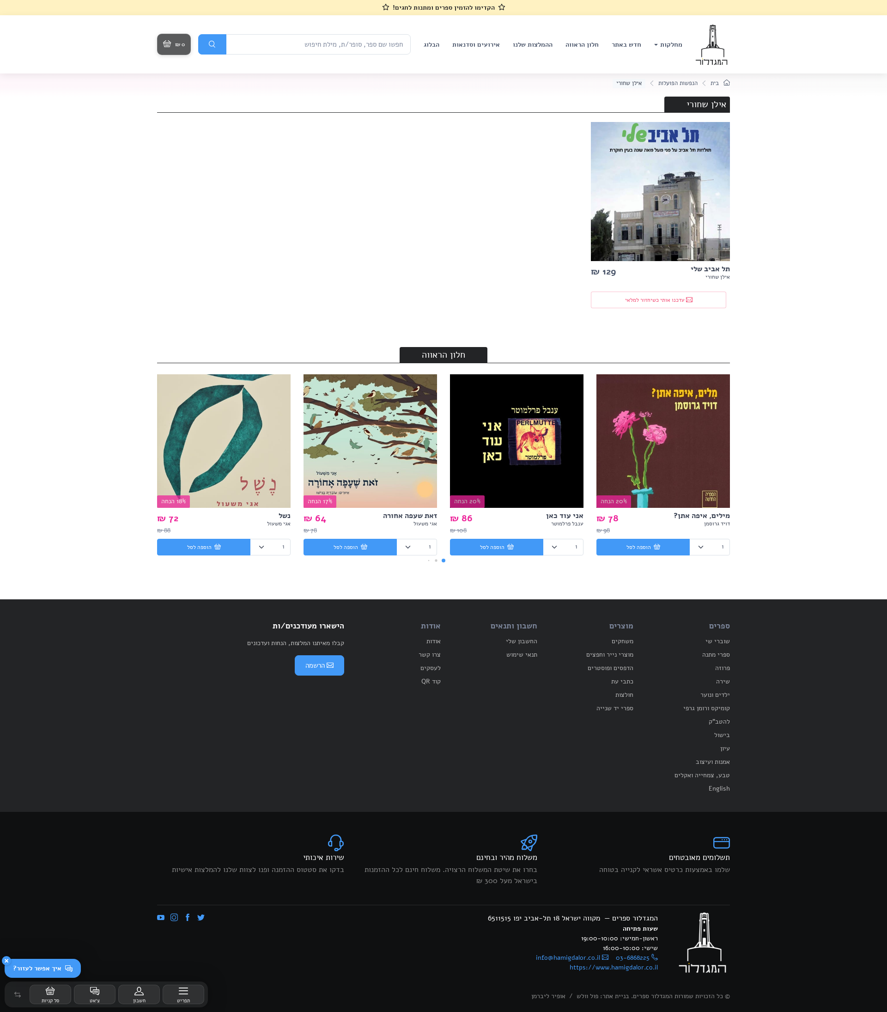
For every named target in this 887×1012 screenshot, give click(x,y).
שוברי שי (717, 641)
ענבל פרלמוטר (567, 523)
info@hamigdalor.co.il (568, 957)
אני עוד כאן (564, 516)
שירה (723, 681)
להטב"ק (719, 721)
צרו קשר (430, 654)
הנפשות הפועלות (678, 83)
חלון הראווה (582, 44)
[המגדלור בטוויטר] (201, 918)
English (719, 788)
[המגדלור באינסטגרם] (174, 918)
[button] (17, 994)
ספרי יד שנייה (614, 708)
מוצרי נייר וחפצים (609, 654)
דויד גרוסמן (717, 523)
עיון (725, 748)
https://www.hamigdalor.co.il (614, 967)
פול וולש (587, 996)
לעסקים (430, 668)
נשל (285, 516)
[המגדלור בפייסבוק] (187, 918)
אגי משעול (425, 523)
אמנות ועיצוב (713, 761)
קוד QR (431, 681)
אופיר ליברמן (548, 996)
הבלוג (431, 44)
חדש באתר (626, 44)
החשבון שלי (521, 641)
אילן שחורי (717, 276)
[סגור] (6, 960)
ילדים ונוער (715, 694)
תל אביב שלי (710, 269)
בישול (722, 735)
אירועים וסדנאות (476, 44)
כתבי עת (622, 681)
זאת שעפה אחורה (410, 516)
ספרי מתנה (716, 654)
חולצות (624, 694)
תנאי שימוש (521, 654)
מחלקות (671, 44)
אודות (433, 641)
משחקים (622, 641)
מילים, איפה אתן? (702, 516)
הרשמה (315, 665)
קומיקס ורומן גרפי (706, 708)
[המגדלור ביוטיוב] (160, 918)
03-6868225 (632, 957)
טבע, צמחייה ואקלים (702, 775)
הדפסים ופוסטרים (610, 668)
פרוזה (722, 668)
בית (716, 83)
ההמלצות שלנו (533, 44)
